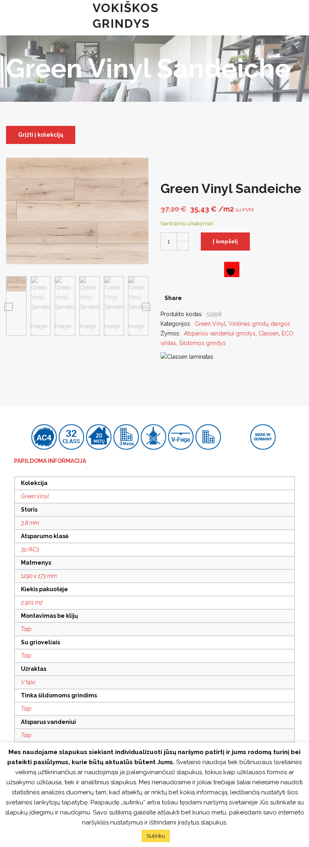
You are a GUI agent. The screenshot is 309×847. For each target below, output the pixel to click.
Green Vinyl (210, 324)
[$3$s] (203, 298)
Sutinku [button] (155, 836)
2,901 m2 (32, 602)
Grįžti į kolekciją (40, 135)
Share (173, 298)
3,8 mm (30, 523)
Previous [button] (8, 306)
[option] (16, 306)
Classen (268, 333)
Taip (26, 629)
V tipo (28, 682)
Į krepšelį (225, 241)
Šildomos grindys (202, 343)
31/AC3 (30, 549)
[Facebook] (191, 298)
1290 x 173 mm (39, 576)
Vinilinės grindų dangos (259, 324)
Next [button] (146, 306)
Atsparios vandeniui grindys (219, 333)
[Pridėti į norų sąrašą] (231, 269)
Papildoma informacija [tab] (50, 461)
